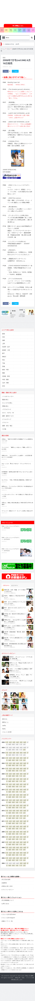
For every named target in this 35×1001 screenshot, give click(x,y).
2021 (3, 768)
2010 (3, 826)
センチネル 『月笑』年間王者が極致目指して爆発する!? (17, 480)
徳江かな (4, 719)
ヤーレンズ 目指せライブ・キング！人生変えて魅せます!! (17, 511)
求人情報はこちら (18, 26)
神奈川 (4, 356)
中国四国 (24, 30)
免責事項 (4, 883)
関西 (15, 30)
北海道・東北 (6, 376)
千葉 (3, 363)
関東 (6, 30)
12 (23, 750)
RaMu (4, 729)
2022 (3, 763)
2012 (3, 816)
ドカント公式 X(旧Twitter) (9, 914)
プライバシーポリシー (8, 889)
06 (24, 742)
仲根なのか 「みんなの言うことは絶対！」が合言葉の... (15, 620)
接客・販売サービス (8, 416)
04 (17, 742)
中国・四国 (5, 379)
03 (13, 742)
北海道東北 (19, 30)
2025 (3, 747)
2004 (3, 858)
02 (9, 742)
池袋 (3, 340)
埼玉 (3, 360)
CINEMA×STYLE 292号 (12, 44)
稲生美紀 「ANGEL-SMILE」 (17, 85)
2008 (3, 837)
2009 (3, 832)
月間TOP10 (6, 585)
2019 (3, 779)
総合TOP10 (14, 585)
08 (9, 760)
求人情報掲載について (8, 900)
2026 (3, 742)
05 (20, 742)
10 (16, 760)
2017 (3, 789)
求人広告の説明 (6, 879)
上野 (3, 343)
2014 (3, 805)
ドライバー (5, 422)
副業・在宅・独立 (7, 426)
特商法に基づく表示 (7, 886)
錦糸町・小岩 (6, 350)
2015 (3, 800)
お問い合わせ (5, 903)
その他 (4, 429)
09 (12, 760)
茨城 (3, 366)
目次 (10, 66)
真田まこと (5, 722)
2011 (3, 821)
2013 (3, 811)
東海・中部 (5, 369)
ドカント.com (29, 976)
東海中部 (11, 30)
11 (20, 760)
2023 (3, 758)
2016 (3, 795)
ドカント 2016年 (7, 732)
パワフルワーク (6, 409)
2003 (3, 863)
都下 (3, 353)
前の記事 (13, 312)
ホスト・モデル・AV (8, 413)
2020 (3, 774)
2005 (3, 853)
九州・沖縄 (5, 383)
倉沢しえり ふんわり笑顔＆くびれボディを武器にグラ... (15, 626)
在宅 (3, 386)
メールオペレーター (8, 396)
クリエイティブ (6, 419)
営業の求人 (5, 406)
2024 (3, 753)
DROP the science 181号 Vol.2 (13, 316)
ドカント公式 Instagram (8, 917)
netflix (4, 725)
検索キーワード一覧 (7, 921)
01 (6, 742)
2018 (3, 784)
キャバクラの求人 (7, 403)
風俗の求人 (5, 399)
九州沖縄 (29, 30)
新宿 (3, 334)
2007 (3, 842)
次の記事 (22, 311)
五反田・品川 (6, 347)
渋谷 (3, 337)
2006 (3, 847)
